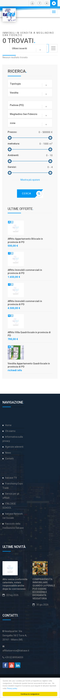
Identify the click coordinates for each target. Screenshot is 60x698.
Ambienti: (13, 155)
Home (8, 425)
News (8, 452)
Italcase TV (11, 477)
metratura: (14, 143)
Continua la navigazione (30, 694)
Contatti (9, 458)
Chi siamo (10, 431)
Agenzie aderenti (14, 446)
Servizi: (12, 167)
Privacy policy (12, 688)
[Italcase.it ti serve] (9, 12)
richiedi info (15, 370)
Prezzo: (12, 132)
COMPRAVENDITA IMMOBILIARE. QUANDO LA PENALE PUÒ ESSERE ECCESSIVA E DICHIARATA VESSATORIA (43, 589)
